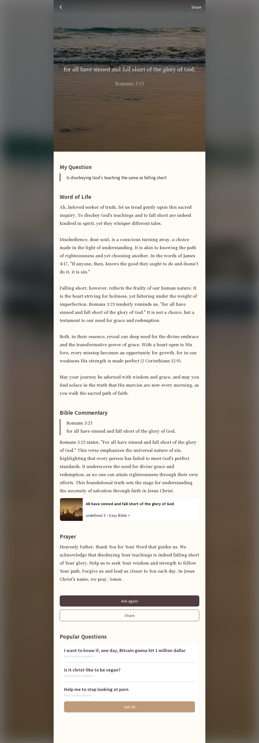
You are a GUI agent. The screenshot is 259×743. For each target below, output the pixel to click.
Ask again (129, 600)
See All (129, 706)
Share (130, 615)
